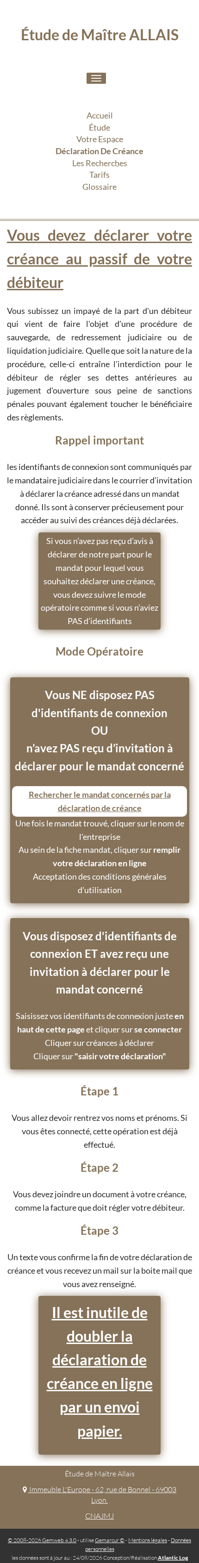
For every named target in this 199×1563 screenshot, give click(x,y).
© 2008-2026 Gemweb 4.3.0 (42, 1540)
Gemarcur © (109, 1540)
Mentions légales (147, 1540)
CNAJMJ (99, 1515)
